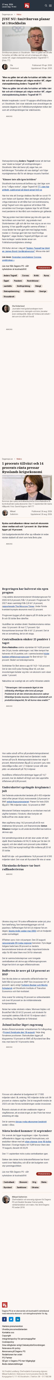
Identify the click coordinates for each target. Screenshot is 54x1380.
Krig (34, 1182)
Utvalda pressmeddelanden (14, 1329)
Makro (19, 459)
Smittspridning (23, 286)
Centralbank (9, 1182)
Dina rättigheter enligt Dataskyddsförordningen (23, 1345)
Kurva (46, 276)
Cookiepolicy (8, 1342)
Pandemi (18, 281)
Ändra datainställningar (12, 1364)
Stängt (38, 286)
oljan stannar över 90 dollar (38, 1141)
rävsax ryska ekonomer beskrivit (31, 1121)
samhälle (8, 286)
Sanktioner (21, 1187)
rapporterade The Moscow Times (18, 606)
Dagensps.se (7, 14)
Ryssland (8, 1187)
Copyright (6, 1335)
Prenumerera (44, 268)
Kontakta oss (8, 1332)
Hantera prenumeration (12, 1326)
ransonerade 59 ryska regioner (17, 943)
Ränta (43, 1182)
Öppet (6, 281)
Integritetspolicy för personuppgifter (19, 1339)
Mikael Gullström (19, 1197)
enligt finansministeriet (18, 801)
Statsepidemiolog (11, 291)
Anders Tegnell (10, 276)
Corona (25, 276)
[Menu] (50, 5)
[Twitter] (11, 1319)
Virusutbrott (9, 297)
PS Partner (7, 1357)
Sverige (42, 291)
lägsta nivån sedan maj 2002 (22, 931)
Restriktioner (33, 281)
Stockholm (29, 291)
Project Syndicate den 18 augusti (19, 1032)
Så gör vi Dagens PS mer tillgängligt (18, 1361)
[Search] (46, 5)
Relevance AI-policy (11, 1348)
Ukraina (35, 1187)
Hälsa (19, 14)
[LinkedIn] (17, 1319)
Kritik (36, 276)
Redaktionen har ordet (12, 1354)
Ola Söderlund (18, 306)
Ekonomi (23, 1182)
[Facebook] (4, 1319)
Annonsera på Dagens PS (13, 1351)
